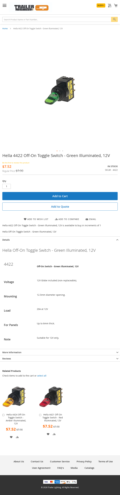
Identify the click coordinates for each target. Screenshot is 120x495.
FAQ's (60, 468)
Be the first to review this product (15, 163)
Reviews (6, 358)
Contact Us (37, 461)
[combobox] (60, 19)
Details (6, 239)
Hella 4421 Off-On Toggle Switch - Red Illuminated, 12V (52, 417)
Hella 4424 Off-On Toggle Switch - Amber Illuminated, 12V (16, 419)
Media (74, 468)
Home (5, 28)
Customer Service (60, 461)
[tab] (60, 239)
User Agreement (41, 468)
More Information (11, 352)
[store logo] (30, 7)
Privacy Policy (84, 461)
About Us (19, 461)
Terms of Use (105, 461)
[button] (101, 5)
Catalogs (89, 468)
